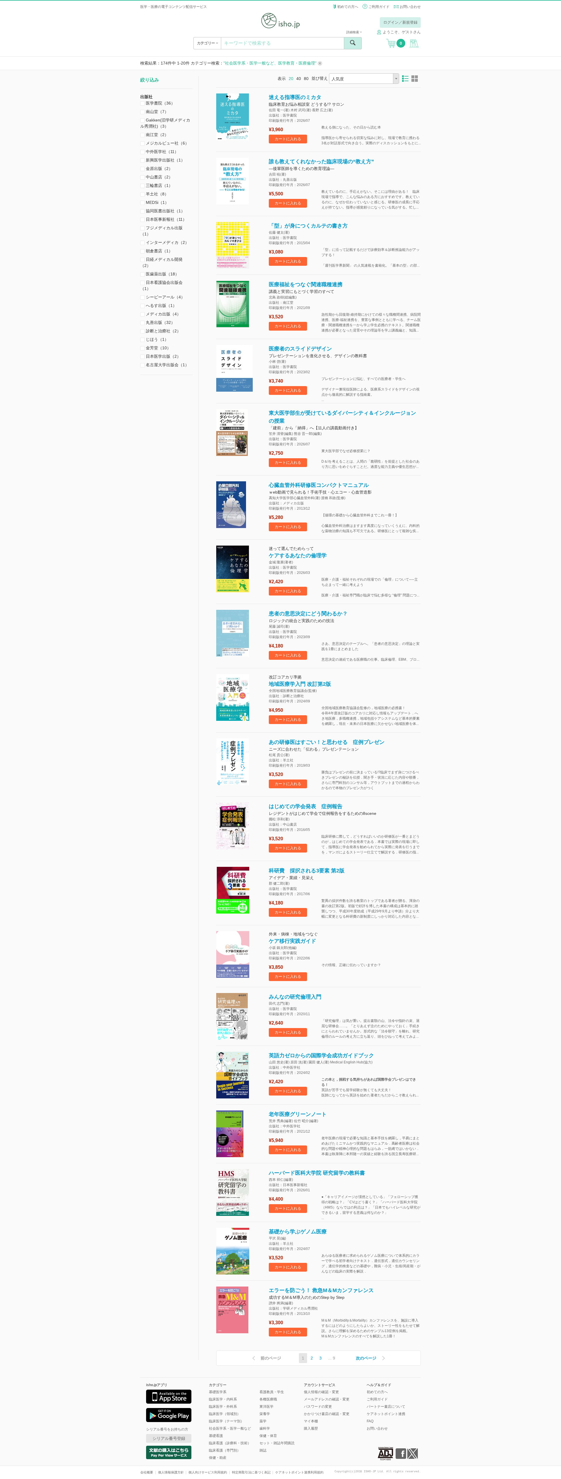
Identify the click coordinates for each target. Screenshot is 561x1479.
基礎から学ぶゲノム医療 (298, 1232)
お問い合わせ (410, 7)
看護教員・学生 (271, 1392)
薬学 (262, 1421)
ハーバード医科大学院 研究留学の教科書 (317, 1173)
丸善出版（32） (160, 322)
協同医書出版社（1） (165, 211)
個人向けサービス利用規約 (207, 1472)
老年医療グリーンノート (298, 1114)
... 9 (331, 1358)
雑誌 (262, 1450)
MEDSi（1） (157, 202)
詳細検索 (353, 32)
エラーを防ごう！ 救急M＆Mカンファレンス (321, 1290)
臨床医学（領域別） (224, 1414)
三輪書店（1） (159, 185)
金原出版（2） (159, 168)
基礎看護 (216, 1436)
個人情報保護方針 (171, 1472)
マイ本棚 (311, 1421)
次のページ (366, 1358)
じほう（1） (157, 339)
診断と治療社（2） (163, 331)
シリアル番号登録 (169, 1438)
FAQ (370, 1421)
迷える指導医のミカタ (295, 97)
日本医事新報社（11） (166, 219)
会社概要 (146, 1472)
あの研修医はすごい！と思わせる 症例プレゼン (327, 742)
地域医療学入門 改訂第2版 (300, 684)
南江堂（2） (157, 134)
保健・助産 (217, 1458)
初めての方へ (347, 7)
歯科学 (264, 1428)
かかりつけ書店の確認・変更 (326, 1414)
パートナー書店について (386, 1407)
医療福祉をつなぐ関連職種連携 (305, 284)
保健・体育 (268, 1436)
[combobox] (364, 78)
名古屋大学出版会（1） (167, 364)
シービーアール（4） (165, 297)
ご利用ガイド (378, 7)
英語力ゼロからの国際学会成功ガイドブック (321, 1055)
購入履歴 (311, 1428)
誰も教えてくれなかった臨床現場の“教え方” (321, 161)
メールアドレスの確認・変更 (326, 1399)
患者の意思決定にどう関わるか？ (308, 614)
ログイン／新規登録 (400, 22)
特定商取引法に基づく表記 (251, 1472)
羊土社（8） (157, 194)
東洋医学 (266, 1407)
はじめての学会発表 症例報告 (305, 806)
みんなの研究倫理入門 (295, 997)
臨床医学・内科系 (223, 1399)
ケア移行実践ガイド (292, 941)
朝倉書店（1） (159, 251)
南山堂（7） (157, 111)
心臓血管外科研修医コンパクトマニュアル (319, 485)
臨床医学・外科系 (223, 1407)
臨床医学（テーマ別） (226, 1421)
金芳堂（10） (158, 348)
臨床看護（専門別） (224, 1450)
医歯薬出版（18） (162, 274)
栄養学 (264, 1414)
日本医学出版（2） (163, 356)
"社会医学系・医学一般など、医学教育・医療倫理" (271, 63)
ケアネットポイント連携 (386, 1414)
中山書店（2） (159, 177)
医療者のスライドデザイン (300, 349)
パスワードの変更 (318, 1407)
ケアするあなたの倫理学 (298, 555)
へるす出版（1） (161, 305)
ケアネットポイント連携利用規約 (299, 1472)
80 (306, 78)
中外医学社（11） (162, 151)
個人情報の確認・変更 (321, 1392)
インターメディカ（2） (167, 242)
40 (298, 78)
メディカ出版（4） (163, 314)
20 (291, 78)
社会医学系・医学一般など (230, 1428)
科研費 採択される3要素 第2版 (306, 871)
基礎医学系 (217, 1392)
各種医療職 (268, 1399)
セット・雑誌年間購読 (277, 1443)
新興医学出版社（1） (165, 160)
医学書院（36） (160, 103)
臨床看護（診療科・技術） (230, 1443)
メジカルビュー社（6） (167, 143)
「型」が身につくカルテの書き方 (308, 226)
